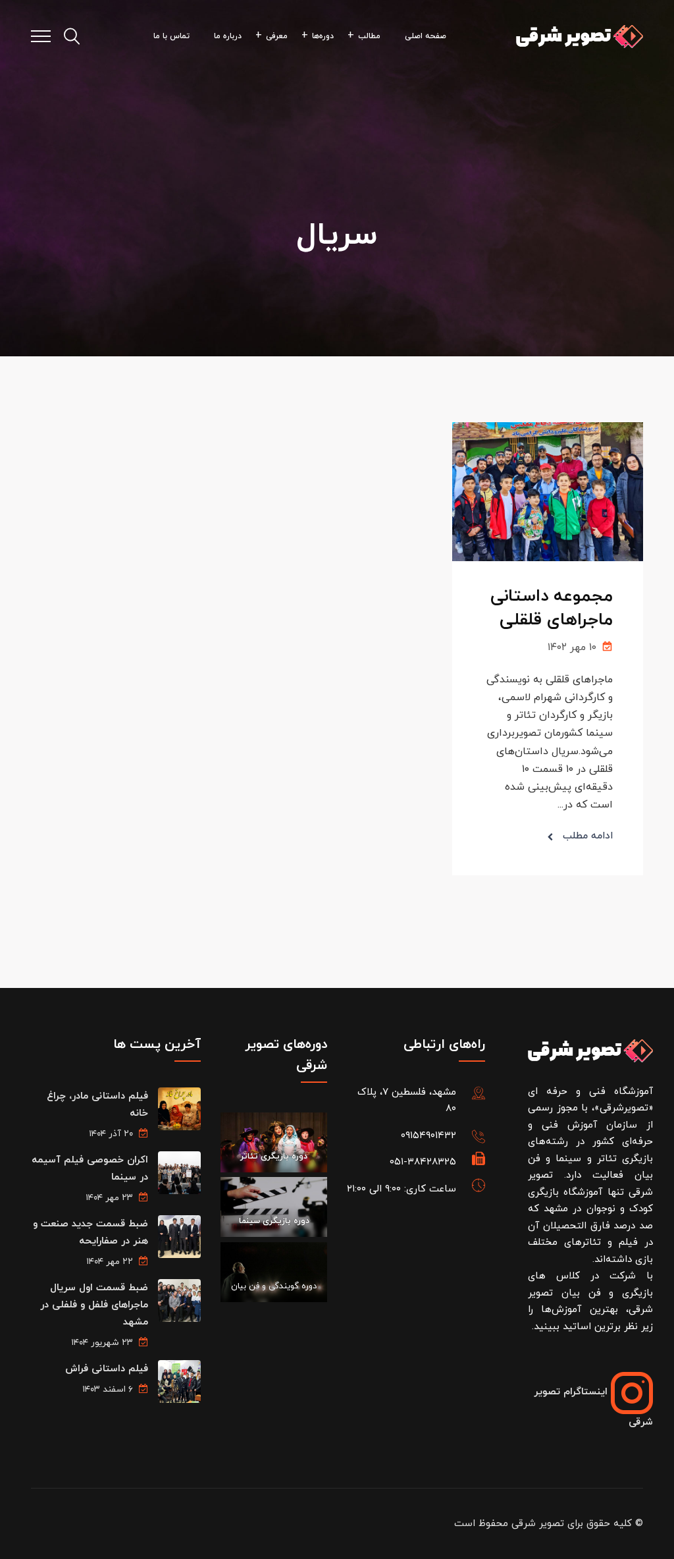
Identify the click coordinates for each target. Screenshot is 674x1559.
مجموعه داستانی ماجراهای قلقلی (551, 608)
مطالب (369, 36)
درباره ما (228, 36)
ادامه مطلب (588, 836)
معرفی (277, 36)
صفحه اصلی (425, 36)
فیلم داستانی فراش (106, 1369)
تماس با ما (171, 36)
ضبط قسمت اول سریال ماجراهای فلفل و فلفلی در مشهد (94, 1305)
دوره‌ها (323, 36)
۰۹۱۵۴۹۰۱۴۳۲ (428, 1136)
